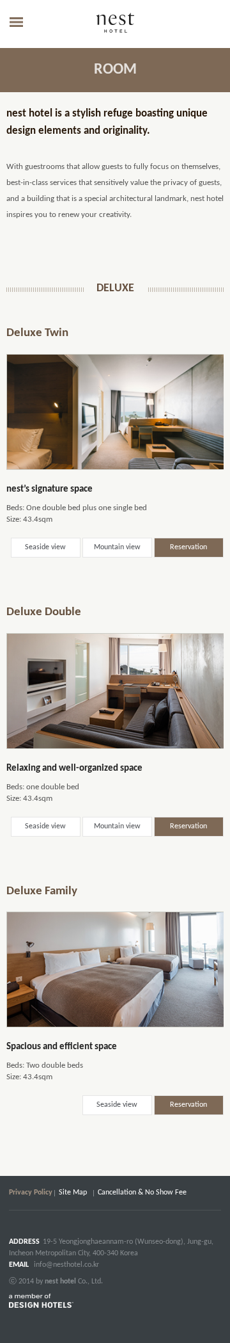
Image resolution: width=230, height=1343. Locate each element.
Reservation (188, 547)
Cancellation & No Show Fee (142, 1192)
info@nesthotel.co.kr (66, 1265)
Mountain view (117, 547)
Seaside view (45, 547)
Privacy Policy (30, 1192)
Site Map (73, 1192)
